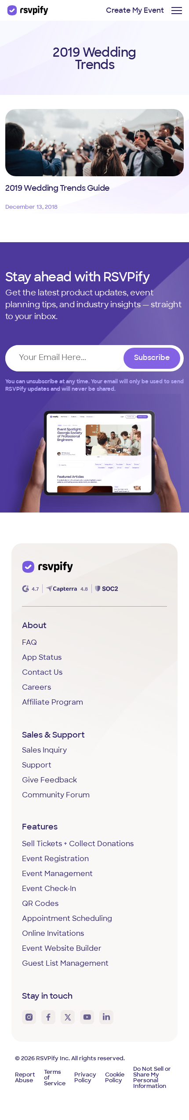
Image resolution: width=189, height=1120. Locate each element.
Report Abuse (25, 1078)
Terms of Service (54, 1078)
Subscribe (152, 358)
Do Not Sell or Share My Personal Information (152, 1077)
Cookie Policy (114, 1078)
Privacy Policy (85, 1078)
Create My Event (135, 11)
